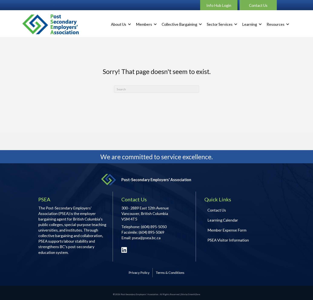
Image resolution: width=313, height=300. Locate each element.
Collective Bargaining (179, 24)
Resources (275, 24)
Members (144, 24)
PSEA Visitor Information (228, 240)
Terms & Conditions (170, 272)
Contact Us (216, 210)
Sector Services (220, 24)
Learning (249, 24)
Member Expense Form (226, 230)
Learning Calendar (222, 220)
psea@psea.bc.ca (146, 237)
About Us (118, 24)
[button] (218, 5)
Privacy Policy (139, 272)
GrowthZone (194, 294)
